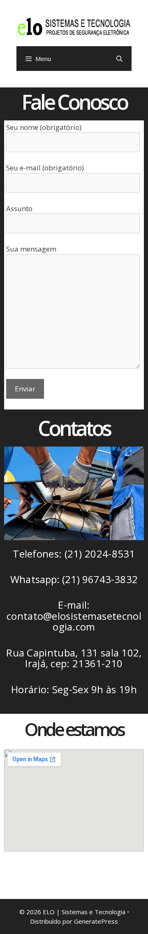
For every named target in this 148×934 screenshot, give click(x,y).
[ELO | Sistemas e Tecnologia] (74, 26)
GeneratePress (96, 921)
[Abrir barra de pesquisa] (119, 58)
